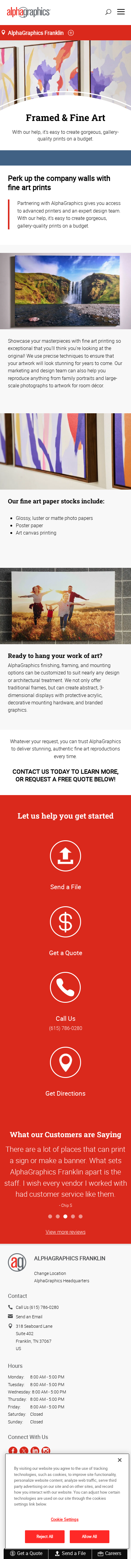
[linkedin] (35, 1450)
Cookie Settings (65, 1519)
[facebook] (13, 1450)
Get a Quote (29, 1553)
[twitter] (24, 1450)
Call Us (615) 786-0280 (37, 1307)
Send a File (74, 1553)
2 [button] (58, 1216)
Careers (113, 1553)
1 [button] (50, 1216)
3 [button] (65, 1216)
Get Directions (65, 1093)
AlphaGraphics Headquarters (61, 1280)
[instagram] (46, 1450)
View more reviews (66, 1232)
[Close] (119, 1460)
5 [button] (81, 1216)
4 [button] (73, 1216)
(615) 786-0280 (65, 1028)
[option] (65, 1176)
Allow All (89, 1536)
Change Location (50, 1273)
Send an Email (29, 1317)
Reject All (45, 1536)
